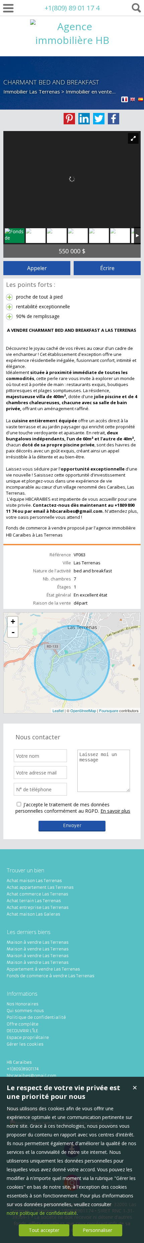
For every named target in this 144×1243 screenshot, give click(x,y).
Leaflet (58, 710)
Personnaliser (97, 1230)
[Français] (124, 100)
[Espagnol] (140, 100)
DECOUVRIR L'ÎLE (22, 1030)
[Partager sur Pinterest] (69, 118)
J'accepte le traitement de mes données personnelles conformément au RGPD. (62, 807)
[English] (132, 100)
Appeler (37, 268)
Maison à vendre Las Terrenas (38, 942)
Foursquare (108, 710)
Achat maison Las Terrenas (34, 880)
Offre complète (23, 1024)
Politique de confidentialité (36, 1017)
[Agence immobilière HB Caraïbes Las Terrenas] (72, 67)
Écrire (107, 268)
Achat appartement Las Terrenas (40, 887)
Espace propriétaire (28, 1037)
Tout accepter (44, 1230)
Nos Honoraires (23, 1003)
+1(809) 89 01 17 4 (72, 7)
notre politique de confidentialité (42, 1213)
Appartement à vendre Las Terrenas (43, 969)
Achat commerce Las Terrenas (37, 893)
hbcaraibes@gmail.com (31, 1075)
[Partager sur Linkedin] (84, 118)
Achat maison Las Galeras (33, 914)
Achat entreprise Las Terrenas (38, 907)
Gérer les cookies (25, 1044)
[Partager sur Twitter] (98, 118)
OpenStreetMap (83, 710)
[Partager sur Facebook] (113, 118)
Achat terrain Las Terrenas (34, 900)
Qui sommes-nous (25, 1010)
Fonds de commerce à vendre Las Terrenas (50, 975)
